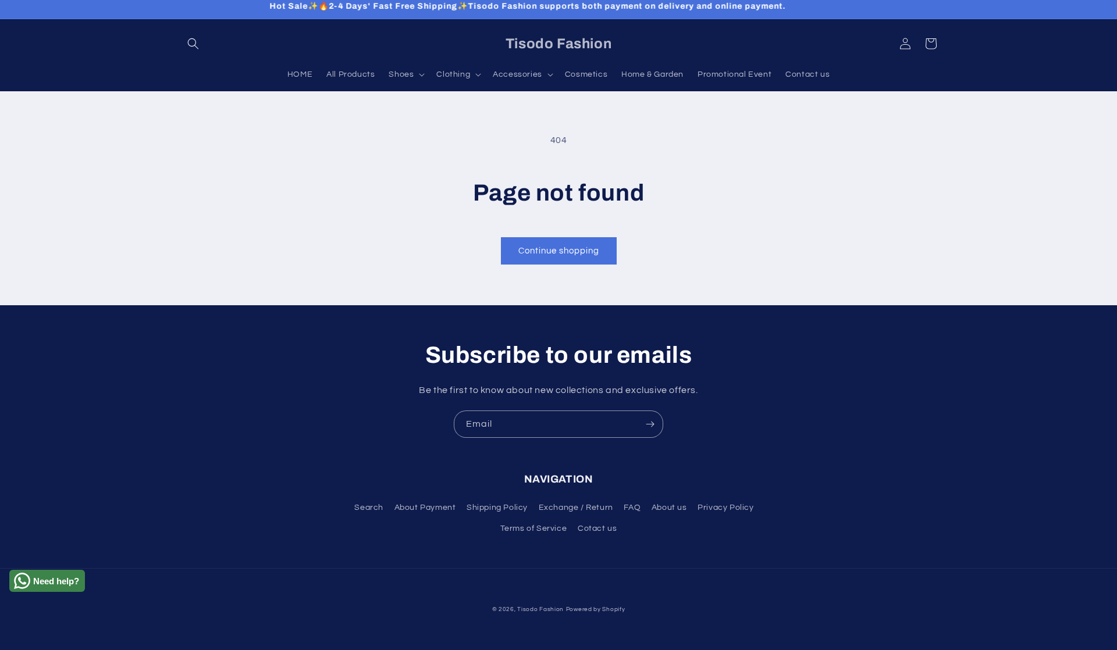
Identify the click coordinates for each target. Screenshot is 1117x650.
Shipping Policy (497, 507)
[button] (193, 43)
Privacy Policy (725, 507)
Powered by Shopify (595, 609)
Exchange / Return (576, 507)
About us (669, 507)
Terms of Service (533, 528)
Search (368, 507)
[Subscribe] (650, 424)
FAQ (632, 507)
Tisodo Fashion (540, 609)
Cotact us (597, 528)
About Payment (425, 507)
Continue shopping (558, 251)
